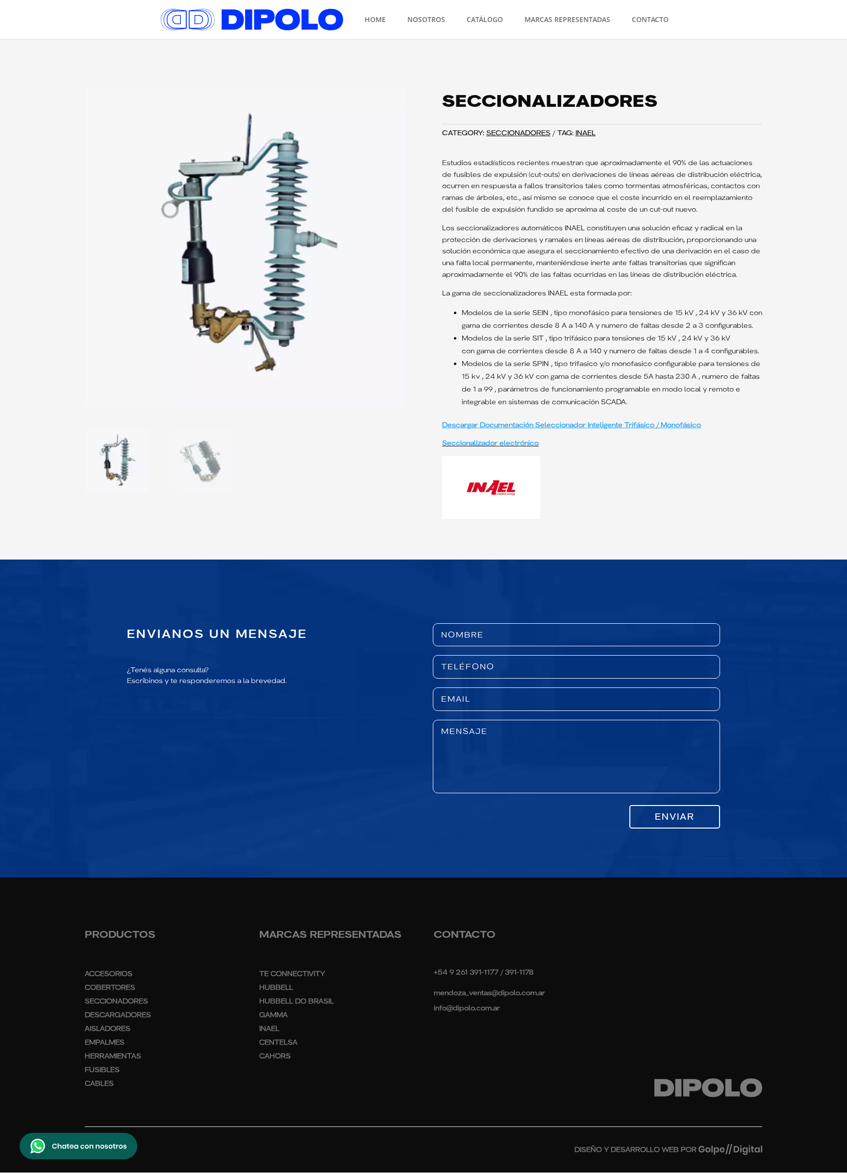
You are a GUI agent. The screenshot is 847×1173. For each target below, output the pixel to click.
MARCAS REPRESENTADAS (567, 20)
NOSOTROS (426, 20)
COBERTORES (110, 987)
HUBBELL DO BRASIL (296, 1001)
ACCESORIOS (108, 973)
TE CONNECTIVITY (292, 973)
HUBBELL (276, 987)
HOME (375, 20)
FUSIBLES (102, 1069)
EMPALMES (105, 1042)
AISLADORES (107, 1028)
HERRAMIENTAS (113, 1055)
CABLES (99, 1083)
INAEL (585, 132)
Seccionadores (518, 132)
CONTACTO (650, 20)
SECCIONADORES (116, 1001)
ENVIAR (675, 816)
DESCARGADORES (118, 1014)
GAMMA (273, 1014)
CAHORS (275, 1055)
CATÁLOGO (485, 20)
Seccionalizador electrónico (490, 443)
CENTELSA (278, 1042)
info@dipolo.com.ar (467, 1007)
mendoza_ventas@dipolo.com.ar (489, 992)
